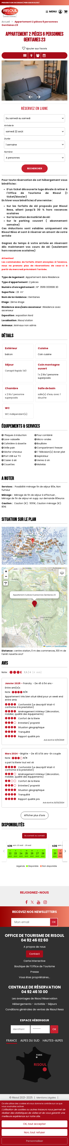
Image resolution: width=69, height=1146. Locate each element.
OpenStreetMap (60, 646)
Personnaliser (34, 1141)
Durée (7, 138)
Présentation (25, 55)
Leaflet (48, 646)
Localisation (31, 55)
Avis (37, 55)
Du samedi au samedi (34, 835)
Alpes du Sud (29, 1040)
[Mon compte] (60, 11)
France (11, 1040)
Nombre (8, 152)
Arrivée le (8, 125)
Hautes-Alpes (53, 1040)
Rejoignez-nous (34, 892)
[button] (65, 11)
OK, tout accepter (34, 1124)
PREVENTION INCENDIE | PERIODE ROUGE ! (21, 2)
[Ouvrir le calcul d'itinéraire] (5, 583)
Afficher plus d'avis (34, 815)
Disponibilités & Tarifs (44, 55)
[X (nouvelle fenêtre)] (32, 902)
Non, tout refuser (34, 1132)
